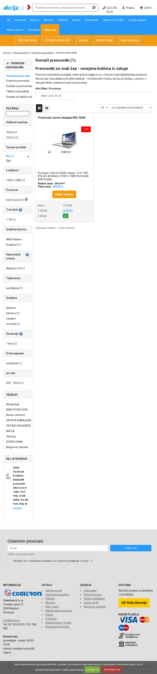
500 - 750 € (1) (15, 383)
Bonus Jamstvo (15, 414)
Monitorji (48, 20)
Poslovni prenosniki (17, 80)
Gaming (76, 20)
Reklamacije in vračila (58, 622)
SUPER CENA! (104, 40)
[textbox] (65, 7)
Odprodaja (49, 30)
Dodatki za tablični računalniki (24, 96)
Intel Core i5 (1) (15, 199)
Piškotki (50, 598)
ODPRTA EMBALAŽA (18, 420)
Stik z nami (52, 606)
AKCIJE (83, 40)
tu (82, 669)
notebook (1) (14, 363)
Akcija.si (50, 602)
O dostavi (51, 618)
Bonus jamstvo (93, 594)
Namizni (34, 20)
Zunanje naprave (137, 20)
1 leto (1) (11, 343)
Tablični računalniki (17, 91)
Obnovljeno (34, 30)
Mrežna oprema (15, 30)
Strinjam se (92, 669)
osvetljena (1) (14, 288)
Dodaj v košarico (64, 194)
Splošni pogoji (53, 590)
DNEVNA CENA (27, 40)
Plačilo (49, 614)
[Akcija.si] (17, 7)
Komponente (91, 20)
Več (8, 160)
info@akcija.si (11, 620)
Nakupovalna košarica (58, 610)
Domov (7, 52)
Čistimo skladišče (94, 598)
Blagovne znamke (17, 447)
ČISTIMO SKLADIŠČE (58, 40)
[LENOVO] (64, 152)
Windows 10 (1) (15, 268)
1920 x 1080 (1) (15, 180)
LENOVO (68, 210)
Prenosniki (20, 20)
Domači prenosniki (18, 75)
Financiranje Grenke (57, 626)
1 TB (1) (11, 219)
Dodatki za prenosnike (19, 86)
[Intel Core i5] (39, 96)
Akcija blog (12, 404)
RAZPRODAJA (130, 40)
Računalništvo (21, 52)
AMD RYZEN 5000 (17, 409)
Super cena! (91, 602)
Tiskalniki (63, 20)
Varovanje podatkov (57, 594)
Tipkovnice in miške (113, 20)
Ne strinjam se (112, 669)
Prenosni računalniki (43, 52)
